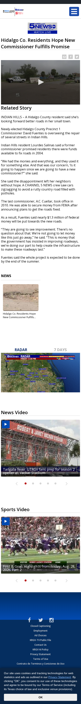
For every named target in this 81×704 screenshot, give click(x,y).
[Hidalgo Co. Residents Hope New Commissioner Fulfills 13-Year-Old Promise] (21, 297)
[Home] (26, 12)
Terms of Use (40, 659)
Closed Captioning (40, 626)
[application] (40, 82)
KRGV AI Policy (40, 649)
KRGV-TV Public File (40, 640)
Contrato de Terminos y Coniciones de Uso (40, 663)
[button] (40, 82)
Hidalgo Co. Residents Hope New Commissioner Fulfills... (19, 315)
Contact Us (40, 644)
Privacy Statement (40, 654)
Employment (41, 630)
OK (41, 697)
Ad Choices (40, 635)
